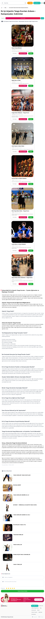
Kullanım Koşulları (34, 612)
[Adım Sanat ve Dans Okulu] (22, 137)
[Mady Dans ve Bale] (22, 72)
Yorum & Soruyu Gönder (22, 591)
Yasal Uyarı (40, 612)
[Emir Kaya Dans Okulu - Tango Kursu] (22, 203)
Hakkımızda (41, 605)
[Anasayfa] (1, 7)
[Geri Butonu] (32, 36)
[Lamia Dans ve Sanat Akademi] (22, 236)
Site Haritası (34, 614)
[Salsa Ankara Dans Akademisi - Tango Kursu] (22, 270)
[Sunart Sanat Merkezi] (22, 39)
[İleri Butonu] (13, 36)
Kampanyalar (34, 610)
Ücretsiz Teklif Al (23, 53)
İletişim (30, 53)
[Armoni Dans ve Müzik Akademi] (22, 170)
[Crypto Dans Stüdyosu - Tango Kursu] (22, 105)
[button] (14, 3)
